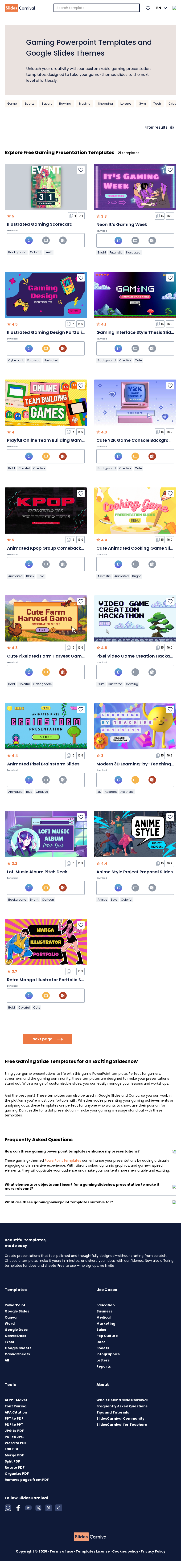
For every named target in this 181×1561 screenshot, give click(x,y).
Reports (103, 1366)
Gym (142, 103)
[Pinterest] (48, 1507)
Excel (9, 1342)
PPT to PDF (14, 1418)
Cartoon (48, 900)
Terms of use (61, 1551)
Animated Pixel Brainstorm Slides (43, 764)
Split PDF (12, 1461)
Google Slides (17, 1311)
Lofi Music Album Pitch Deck (37, 872)
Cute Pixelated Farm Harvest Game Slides (52, 656)
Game (12, 103)
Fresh (48, 252)
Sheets (102, 1348)
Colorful (35, 252)
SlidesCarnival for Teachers (121, 1424)
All (7, 1360)
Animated (15, 576)
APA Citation (16, 1412)
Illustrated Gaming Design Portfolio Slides (53, 332)
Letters (103, 1360)
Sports (29, 103)
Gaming (132, 684)
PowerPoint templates (63, 1160)
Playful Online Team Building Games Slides (54, 440)
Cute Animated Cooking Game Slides (137, 548)
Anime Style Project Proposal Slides (134, 872)
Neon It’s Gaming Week (121, 224)
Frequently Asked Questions (122, 1406)
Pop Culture (107, 1335)
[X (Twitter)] (38, 1507)
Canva (10, 1317)
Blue (29, 792)
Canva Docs (15, 1335)
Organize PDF (17, 1473)
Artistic (102, 900)
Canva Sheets (17, 1354)
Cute (138, 360)
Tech (157, 103)
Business (104, 1311)
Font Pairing (15, 1406)
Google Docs (16, 1329)
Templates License (93, 1551)
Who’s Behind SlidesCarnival (122, 1400)
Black (30, 576)
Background (17, 252)
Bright (102, 252)
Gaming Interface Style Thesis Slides (136, 332)
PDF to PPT (14, 1424)
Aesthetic (104, 576)
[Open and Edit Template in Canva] (29, 240)
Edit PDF (12, 1449)
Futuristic (116, 252)
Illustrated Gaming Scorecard (40, 224)
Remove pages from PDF (27, 1479)
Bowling (65, 103)
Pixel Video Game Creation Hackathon (138, 656)
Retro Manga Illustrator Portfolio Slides (49, 980)
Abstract (111, 792)
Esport (47, 103)
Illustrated (133, 252)
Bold (11, 468)
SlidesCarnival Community (120, 1418)
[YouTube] (28, 1507)
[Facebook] (18, 1507)
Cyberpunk (16, 360)
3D (99, 792)
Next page (42, 1039)
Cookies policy (125, 1551)
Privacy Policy (153, 1551)
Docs (100, 1342)
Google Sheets (18, 1348)
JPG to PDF (14, 1430)
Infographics (108, 1354)
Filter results (156, 127)
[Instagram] (8, 1507)
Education (105, 1305)
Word (10, 1323)
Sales (101, 1329)
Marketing (105, 1323)
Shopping (105, 103)
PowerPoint (15, 1305)
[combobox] (96, 8)
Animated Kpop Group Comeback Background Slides (65, 548)
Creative (125, 360)
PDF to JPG (14, 1436)
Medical (103, 1317)
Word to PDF (16, 1443)
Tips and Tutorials (112, 1412)
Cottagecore (42, 684)
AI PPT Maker (16, 1400)
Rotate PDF (15, 1467)
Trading (84, 103)
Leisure (125, 103)
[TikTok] (58, 1507)
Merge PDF (14, 1455)
